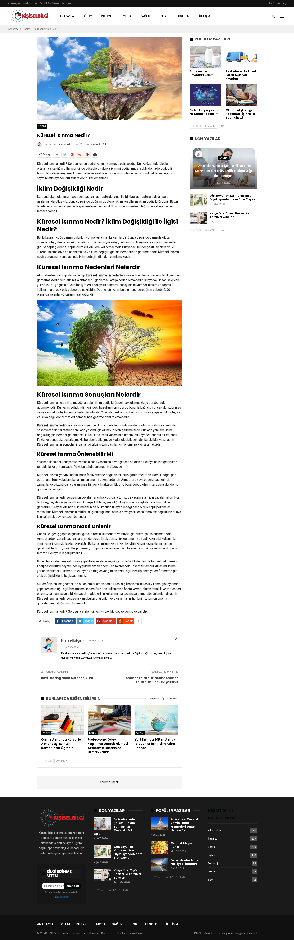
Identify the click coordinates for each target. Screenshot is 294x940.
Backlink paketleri (129, 933)
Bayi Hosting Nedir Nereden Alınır (67, 678)
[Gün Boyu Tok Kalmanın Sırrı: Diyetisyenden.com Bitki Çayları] (198, 200)
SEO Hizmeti (59, 933)
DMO (197, 933)
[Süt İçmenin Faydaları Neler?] (205, 57)
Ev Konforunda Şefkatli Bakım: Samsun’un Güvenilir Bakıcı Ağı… (115, 826)
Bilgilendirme (215, 830)
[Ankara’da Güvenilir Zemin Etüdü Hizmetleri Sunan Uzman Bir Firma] (159, 823)
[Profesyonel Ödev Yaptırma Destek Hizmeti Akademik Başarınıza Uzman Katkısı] (109, 720)
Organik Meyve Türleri (182, 845)
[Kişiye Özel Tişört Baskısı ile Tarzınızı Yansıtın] (198, 218)
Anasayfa (14, 3)
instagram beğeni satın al (238, 933)
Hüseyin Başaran (101, 933)
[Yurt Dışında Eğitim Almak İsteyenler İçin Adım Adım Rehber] (156, 720)
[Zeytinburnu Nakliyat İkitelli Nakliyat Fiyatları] (241, 57)
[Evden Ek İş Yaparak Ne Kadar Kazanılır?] (205, 95)
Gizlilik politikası (49, 3)
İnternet (107, 16)
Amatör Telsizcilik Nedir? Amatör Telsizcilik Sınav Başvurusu (152, 680)
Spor (162, 16)
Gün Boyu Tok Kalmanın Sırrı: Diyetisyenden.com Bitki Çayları (233, 197)
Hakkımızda (30, 3)
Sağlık (145, 16)
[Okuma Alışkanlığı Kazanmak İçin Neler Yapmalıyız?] (241, 95)
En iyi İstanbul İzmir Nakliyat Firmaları (184, 862)
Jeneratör (78, 933)
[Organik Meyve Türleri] (159, 847)
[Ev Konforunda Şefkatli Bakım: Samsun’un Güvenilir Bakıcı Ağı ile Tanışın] (102, 823)
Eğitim (87, 16)
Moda (127, 16)
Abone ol (72, 886)
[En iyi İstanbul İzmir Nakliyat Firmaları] (159, 864)
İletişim (66, 3)
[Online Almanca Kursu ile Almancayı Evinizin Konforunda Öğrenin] (62, 720)
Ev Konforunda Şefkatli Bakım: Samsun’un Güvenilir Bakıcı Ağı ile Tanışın (223, 170)
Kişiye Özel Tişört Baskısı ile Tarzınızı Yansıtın (229, 215)
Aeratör (210, 933)
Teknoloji (182, 16)
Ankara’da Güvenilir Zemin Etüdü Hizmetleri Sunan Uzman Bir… (185, 824)
